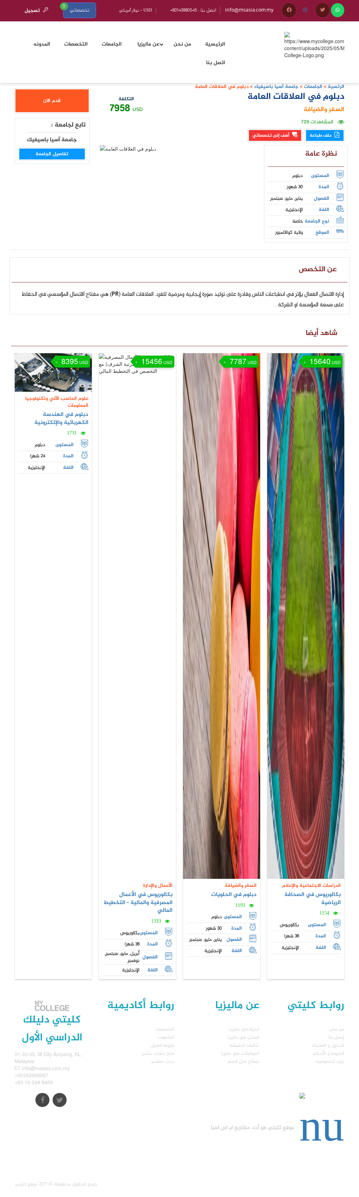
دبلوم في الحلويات (234, 895)
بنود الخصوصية (330, 1062)
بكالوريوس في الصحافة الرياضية (312, 899)
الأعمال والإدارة (157, 886)
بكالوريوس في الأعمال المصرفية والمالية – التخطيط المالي (137, 903)
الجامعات (313, 87)
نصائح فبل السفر (243, 1062)
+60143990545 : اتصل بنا (193, 10)
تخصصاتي (79, 10)
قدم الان (52, 101)
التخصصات (164, 1029)
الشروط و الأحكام (328, 1053)
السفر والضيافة (324, 109)
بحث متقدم (162, 1062)
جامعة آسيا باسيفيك (275, 87)
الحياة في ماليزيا (244, 1029)
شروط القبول (162, 1045)
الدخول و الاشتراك (328, 1045)
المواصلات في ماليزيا (240, 1053)
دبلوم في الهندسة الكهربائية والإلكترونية (61, 418)
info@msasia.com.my (249, 10)
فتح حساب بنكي (158, 1053)
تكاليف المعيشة (244, 1045)
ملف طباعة (321, 135)
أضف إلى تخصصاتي (271, 135)
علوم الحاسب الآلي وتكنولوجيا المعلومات (56, 402)
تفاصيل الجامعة (51, 154)
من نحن (336, 1029)
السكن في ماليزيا (243, 1037)
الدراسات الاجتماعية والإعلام (311, 886)
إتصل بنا (336, 1037)
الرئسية (336, 87)
